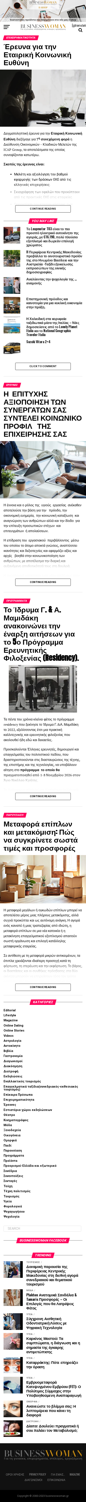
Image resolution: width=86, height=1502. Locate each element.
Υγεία (8, 1201)
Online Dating (13, 1025)
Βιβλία (8, 1051)
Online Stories (14, 1030)
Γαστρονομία (13, 1056)
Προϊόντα (10, 1161)
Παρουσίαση (13, 1150)
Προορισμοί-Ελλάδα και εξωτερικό (30, 1166)
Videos (9, 1036)
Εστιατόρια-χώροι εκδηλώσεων (28, 1110)
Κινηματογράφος (16, 1120)
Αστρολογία (12, 1041)
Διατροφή (11, 1071)
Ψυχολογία (11, 1216)
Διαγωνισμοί (13, 1061)
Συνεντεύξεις (13, 1176)
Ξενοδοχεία (12, 1130)
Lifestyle (10, 1015)
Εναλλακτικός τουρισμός (22, 1081)
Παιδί (7, 1145)
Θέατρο (9, 1115)
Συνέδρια (10, 1171)
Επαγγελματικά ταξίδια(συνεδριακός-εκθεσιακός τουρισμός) (41, 1088)
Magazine (11, 1020)
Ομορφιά (10, 1140)
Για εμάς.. (58, 1474)
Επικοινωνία (56, 1480)
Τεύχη (8, 1186)
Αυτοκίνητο (12, 1046)
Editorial (10, 1010)
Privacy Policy (37, 1474)
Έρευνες (10, 1105)
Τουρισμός (11, 1196)
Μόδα (8, 1125)
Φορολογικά (13, 1206)
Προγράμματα (14, 1155)
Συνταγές (10, 1181)
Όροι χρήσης (15, 1474)
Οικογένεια (12, 1135)
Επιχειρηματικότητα (19, 1100)
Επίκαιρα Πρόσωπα (18, 1095)
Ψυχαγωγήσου (14, 1211)
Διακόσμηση (13, 1066)
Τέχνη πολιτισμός (17, 1191)
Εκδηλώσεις (13, 1076)
